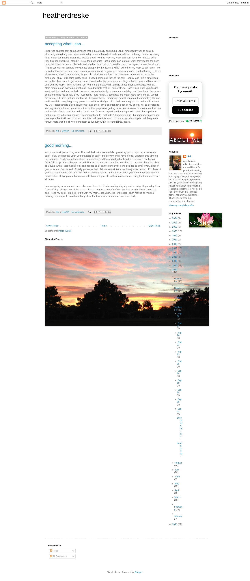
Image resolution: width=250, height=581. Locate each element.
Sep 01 (179, 410)
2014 (175, 261)
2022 (175, 227)
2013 (175, 265)
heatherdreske (66, 15)
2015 (175, 257)
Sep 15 (179, 381)
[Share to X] (102, 131)
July (177, 469)
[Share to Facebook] (106, 131)
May (177, 483)
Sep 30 (179, 314)
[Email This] (95, 131)
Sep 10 (179, 391)
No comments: (78, 131)
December (177, 279)
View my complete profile (181, 205)
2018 (175, 244)
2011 (175, 524)
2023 (175, 222)
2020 (175, 235)
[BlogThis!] (99, 131)
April (177, 490)
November (177, 289)
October (178, 298)
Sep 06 (179, 400)
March (178, 497)
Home (104, 226)
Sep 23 (179, 343)
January (178, 516)
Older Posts (154, 226)
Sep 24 (179, 334)
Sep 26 (179, 324)
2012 (174, 269)
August (178, 463)
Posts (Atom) (64, 231)
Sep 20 (179, 362)
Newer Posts (52, 226)
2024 (175, 218)
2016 (175, 252)
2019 (175, 239)
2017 (175, 248)
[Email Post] (89, 131)
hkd (189, 156)
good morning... (58, 145)
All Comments (59, 556)
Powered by (176, 120)
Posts (55, 551)
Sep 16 (179, 372)
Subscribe (185, 110)
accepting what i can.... (65, 44)
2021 (175, 231)
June (177, 476)
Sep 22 (179, 353)
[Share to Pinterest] (109, 131)
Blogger (138, 572)
